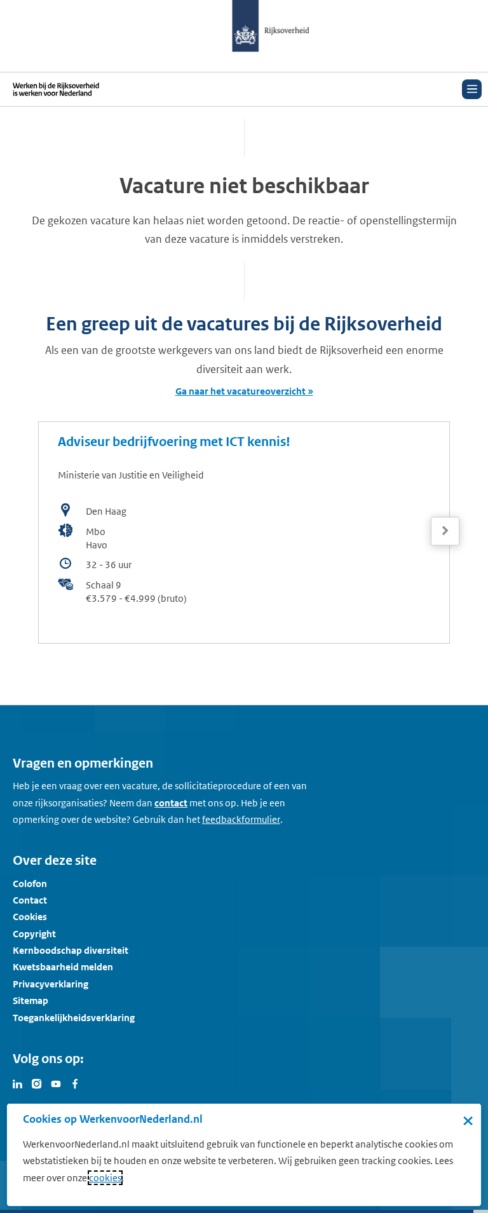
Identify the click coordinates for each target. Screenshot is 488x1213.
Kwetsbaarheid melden (63, 967)
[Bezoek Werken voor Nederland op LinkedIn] (17, 1082)
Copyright (34, 934)
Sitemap (30, 1000)
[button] (445, 531)
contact (170, 803)
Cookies (30, 917)
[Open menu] (472, 89)
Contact (30, 900)
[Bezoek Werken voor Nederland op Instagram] (36, 1082)
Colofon (30, 884)
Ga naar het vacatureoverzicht (240, 391)
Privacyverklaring (50, 984)
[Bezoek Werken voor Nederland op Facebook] (75, 1082)
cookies (105, 1178)
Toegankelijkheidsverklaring (74, 1018)
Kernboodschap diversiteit (70, 950)
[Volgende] (445, 531)
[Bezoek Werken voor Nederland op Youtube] (55, 1082)
